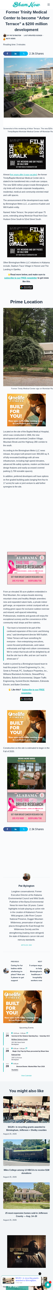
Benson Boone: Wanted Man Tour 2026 (30, 1066)
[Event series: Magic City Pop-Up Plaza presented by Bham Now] (26, 1048)
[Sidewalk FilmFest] (26, 153)
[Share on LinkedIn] (15, 54)
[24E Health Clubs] (26, 1283)
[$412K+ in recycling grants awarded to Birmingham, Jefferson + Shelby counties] (26, 1109)
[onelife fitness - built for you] (26, 410)
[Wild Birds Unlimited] (26, 773)
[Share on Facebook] (7, 54)
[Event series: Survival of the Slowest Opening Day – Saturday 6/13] (27, 1033)
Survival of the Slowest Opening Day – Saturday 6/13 (30, 1036)
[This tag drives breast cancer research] (26, 568)
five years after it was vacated (23, 175)
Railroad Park (15, 1054)
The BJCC (14, 1070)
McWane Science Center (19, 1039)
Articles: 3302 (26, 945)
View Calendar (26, 1076)
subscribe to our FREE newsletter (20, 278)
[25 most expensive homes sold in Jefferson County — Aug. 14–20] (26, 1195)
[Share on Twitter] (24, 54)
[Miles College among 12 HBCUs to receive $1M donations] (26, 1152)
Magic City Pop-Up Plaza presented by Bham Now (30, 1051)
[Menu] (48, 4)
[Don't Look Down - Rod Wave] (26, 1251)
